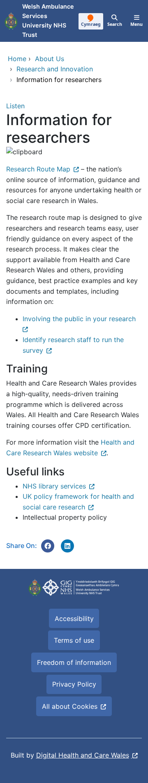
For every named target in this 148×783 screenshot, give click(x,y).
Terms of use (74, 640)
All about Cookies (69, 706)
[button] (48, 546)
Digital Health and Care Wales (82, 755)
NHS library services (54, 486)
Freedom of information (74, 662)
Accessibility (74, 618)
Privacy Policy (74, 684)
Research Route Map (38, 169)
